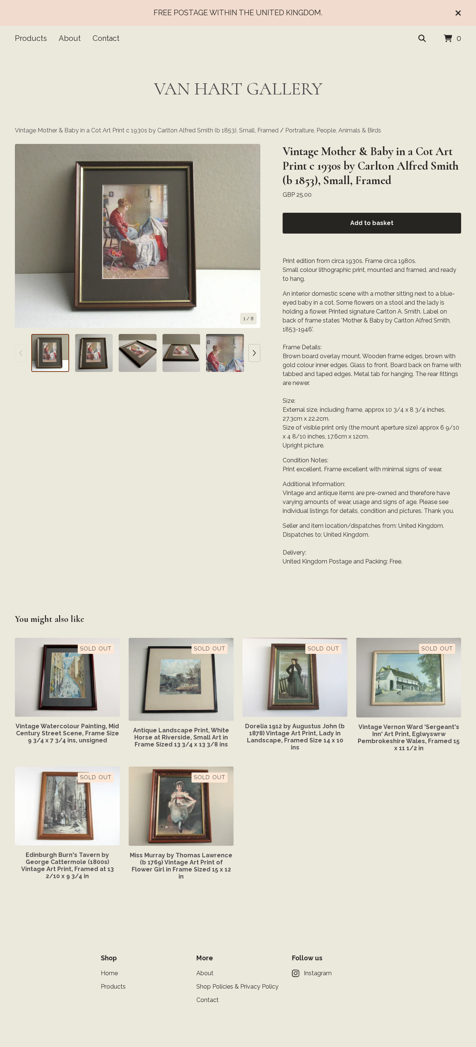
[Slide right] (254, 353)
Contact (106, 38)
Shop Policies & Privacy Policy (237, 986)
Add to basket (371, 223)
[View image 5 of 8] (225, 353)
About (70, 38)
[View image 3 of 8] (138, 353)
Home (109, 973)
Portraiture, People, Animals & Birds (333, 130)
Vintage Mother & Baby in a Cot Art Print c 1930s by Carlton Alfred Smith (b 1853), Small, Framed (147, 130)
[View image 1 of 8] (50, 353)
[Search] (422, 39)
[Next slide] (250, 236)
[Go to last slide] (25, 236)
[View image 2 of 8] (94, 353)
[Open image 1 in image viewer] (137, 236)
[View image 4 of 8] (181, 353)
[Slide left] (21, 353)
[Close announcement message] (458, 13)
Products (31, 38)
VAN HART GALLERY (238, 89)
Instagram (318, 973)
